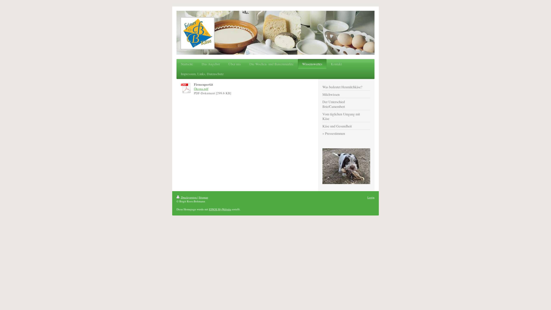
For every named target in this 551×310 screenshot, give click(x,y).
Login (371, 197)
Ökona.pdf (201, 89)
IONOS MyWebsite (220, 209)
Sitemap (203, 197)
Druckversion (188, 197)
